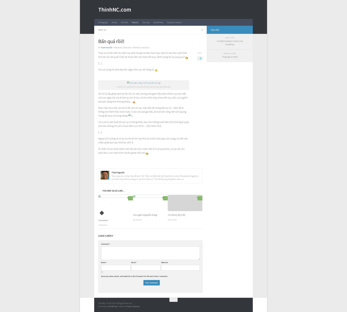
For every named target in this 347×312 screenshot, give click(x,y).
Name (104, 262)
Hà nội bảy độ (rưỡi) (176, 214)
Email (134, 262)
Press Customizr (132, 306)
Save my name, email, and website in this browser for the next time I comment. (134, 276)
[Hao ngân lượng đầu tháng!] (150, 203)
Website (164, 262)
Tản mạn (146, 22)
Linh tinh (124, 22)
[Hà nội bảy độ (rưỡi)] (185, 203)
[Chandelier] (115, 205)
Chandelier (103, 220)
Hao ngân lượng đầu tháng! (145, 214)
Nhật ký (135, 22)
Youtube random (174, 22)
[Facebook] (242, 29)
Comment (105, 244)
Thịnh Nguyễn (106, 47)
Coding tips (103, 22)
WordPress (158, 22)
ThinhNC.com (114, 9)
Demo (114, 22)
